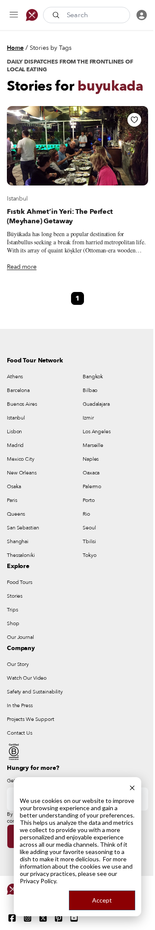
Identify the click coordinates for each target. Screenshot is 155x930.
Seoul (89, 527)
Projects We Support (30, 719)
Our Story (18, 664)
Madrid (15, 445)
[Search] (56, 15)
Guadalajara (96, 404)
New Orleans (22, 472)
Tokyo (89, 555)
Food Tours (19, 582)
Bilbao (90, 390)
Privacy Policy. (38, 880)
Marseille (93, 445)
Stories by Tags (50, 48)
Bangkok (93, 376)
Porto (88, 500)
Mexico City (20, 459)
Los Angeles (97, 431)
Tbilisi (89, 541)
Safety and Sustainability (35, 691)
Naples (91, 459)
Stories (14, 596)
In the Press (20, 705)
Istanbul (17, 199)
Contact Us (19, 732)
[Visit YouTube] (74, 918)
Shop (13, 623)
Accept (102, 900)
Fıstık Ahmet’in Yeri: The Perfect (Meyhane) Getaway (60, 216)
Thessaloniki (21, 555)
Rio (86, 514)
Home (15, 48)
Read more (22, 267)
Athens (15, 376)
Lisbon (14, 431)
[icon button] (14, 15)
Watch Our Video (26, 678)
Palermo (92, 486)
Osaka (14, 486)
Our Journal (20, 637)
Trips (12, 609)
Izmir (88, 417)
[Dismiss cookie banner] (132, 786)
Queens (16, 514)
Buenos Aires (22, 404)
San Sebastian (23, 527)
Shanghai (17, 541)
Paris (12, 500)
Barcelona (18, 390)
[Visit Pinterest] (58, 918)
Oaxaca (91, 472)
